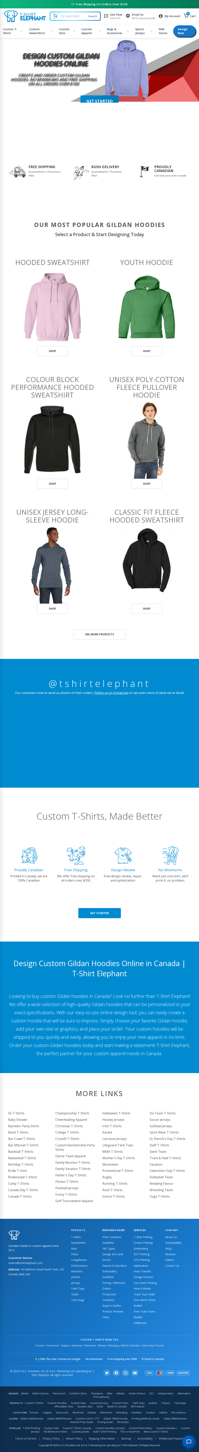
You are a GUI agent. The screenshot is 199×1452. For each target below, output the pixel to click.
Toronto (40, 1345)
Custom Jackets (80, 1431)
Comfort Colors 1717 (87, 1418)
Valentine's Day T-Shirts (167, 1171)
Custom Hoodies (57, 1403)
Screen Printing (143, 1243)
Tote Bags (77, 1300)
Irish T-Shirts (112, 1126)
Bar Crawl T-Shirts (21, 1139)
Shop (52, 351)
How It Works (142, 1288)
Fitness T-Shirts (66, 1181)
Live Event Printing (145, 1283)
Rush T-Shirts (112, 1190)
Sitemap (126, 1438)
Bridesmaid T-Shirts (22, 1177)
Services (140, 1230)
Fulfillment (140, 1323)
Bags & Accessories (114, 31)
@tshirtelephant (100, 683)
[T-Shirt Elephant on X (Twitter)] (107, 1373)
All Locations (178, 1412)
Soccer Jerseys (160, 1119)
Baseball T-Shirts (20, 1151)
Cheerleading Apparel (71, 1119)
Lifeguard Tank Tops (117, 1145)
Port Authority (101, 1397)
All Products (138, 1406)
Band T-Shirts (18, 1132)
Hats (74, 1248)
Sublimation (141, 1266)
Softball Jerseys (161, 1126)
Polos (74, 1254)
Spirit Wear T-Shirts (164, 1132)
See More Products (99, 634)
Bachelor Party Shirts (23, 1126)
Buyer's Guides (111, 1305)
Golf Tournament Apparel (74, 1201)
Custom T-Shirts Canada (77, 1428)
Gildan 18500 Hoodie (115, 1418)
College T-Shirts (67, 1132)
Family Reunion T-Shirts (72, 1162)
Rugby (107, 1177)
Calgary (65, 1345)
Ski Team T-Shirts (163, 1113)
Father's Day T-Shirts (70, 1175)
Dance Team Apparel (70, 1156)
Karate (107, 1132)
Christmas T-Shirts (69, 1126)
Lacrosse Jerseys (114, 1139)
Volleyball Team (161, 1177)
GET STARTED (99, 101)
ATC (151, 1393)
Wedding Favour (161, 1183)
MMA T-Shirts (112, 1151)
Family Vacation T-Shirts (73, 1169)
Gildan (25, 1393)
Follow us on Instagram (111, 693)
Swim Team (158, 1151)
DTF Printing (141, 1254)
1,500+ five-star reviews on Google (57, 1359)
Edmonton (90, 1345)
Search (92, 16)
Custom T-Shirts (10, 31)
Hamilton (136, 1412)
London (150, 1412)
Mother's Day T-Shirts (118, 1158)
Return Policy (74, 1438)
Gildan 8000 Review (175, 1418)
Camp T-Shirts (18, 1183)
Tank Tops (78, 1288)
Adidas (120, 1393)
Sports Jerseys (140, 31)
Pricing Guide (105, 1422)
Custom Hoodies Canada (110, 1428)
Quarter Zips (85, 1406)
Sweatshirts (78, 1243)
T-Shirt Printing (143, 1237)
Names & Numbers (114, 1266)
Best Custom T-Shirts (156, 1431)
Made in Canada (117, 1406)
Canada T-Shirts (20, 1196)
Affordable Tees (63, 1406)
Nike (109, 1393)
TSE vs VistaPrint (130, 1431)
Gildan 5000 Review (31, 1418)
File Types (108, 1248)
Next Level (59, 1393)
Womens (76, 1271)
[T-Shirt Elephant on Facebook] (116, 1373)
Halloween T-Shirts (116, 1113)
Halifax (163, 1412)
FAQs (105, 1317)
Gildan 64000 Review (59, 1418)
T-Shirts (76, 1237)
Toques (165, 1403)
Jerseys (75, 1283)
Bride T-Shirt (17, 1171)
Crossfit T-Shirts (67, 1139)
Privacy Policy (51, 1438)
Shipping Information (102, 1438)
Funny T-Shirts (66, 1194)
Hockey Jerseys (113, 1119)
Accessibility (145, 1438)
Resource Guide (113, 1230)
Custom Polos (120, 1403)
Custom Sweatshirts (37, 31)
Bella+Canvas (41, 1393)
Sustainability (173, 1243)
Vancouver (52, 1345)
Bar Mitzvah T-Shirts (23, 1145)
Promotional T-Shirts (117, 1171)
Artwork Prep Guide (81, 1422)
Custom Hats (64, 31)
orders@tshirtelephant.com (25, 1263)
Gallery (169, 1260)
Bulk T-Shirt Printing (104, 1431)
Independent (165, 1393)
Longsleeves (79, 1260)
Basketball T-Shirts (22, 1158)
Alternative (183, 1393)
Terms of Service (25, 1438)
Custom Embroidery (140, 1428)
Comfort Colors (78, 1393)
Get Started (99, 913)
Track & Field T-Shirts (165, 1158)
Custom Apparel (86, 31)
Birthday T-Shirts (20, 1164)
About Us (171, 1237)
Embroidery (141, 1248)
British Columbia (130, 1345)
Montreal (77, 1345)
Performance (79, 1266)
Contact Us (172, 1266)
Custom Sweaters (166, 1428)
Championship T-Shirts (72, 1113)
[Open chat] (189, 1442)
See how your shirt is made (170, 175)
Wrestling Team (161, 1190)
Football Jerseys (67, 1188)
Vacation (156, 1164)
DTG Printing (142, 1260)
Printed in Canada (153, 1359)
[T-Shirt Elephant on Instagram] (125, 1373)
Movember (110, 1164)
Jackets (75, 1277)
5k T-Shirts (16, 1113)
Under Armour (137, 1393)
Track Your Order (144, 1294)
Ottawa (102, 1345)
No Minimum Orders (55, 1431)
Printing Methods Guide (146, 1418)
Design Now (183, 31)
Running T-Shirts (114, 1183)
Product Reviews (112, 1311)
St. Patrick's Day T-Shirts (167, 1139)
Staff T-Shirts (159, 1145)
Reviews (170, 1254)
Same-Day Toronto (153, 1345)
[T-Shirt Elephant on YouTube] (135, 1373)
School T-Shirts (113, 1196)
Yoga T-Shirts (160, 1196)
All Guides (123, 1422)
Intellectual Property (171, 1438)
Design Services (144, 1277)
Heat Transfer (142, 1271)
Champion (97, 1393)
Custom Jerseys (99, 1403)
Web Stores (163, 31)
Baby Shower (17, 1119)
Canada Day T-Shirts (23, 1190)
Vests (100, 1406)
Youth (75, 1294)
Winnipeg (113, 1345)
